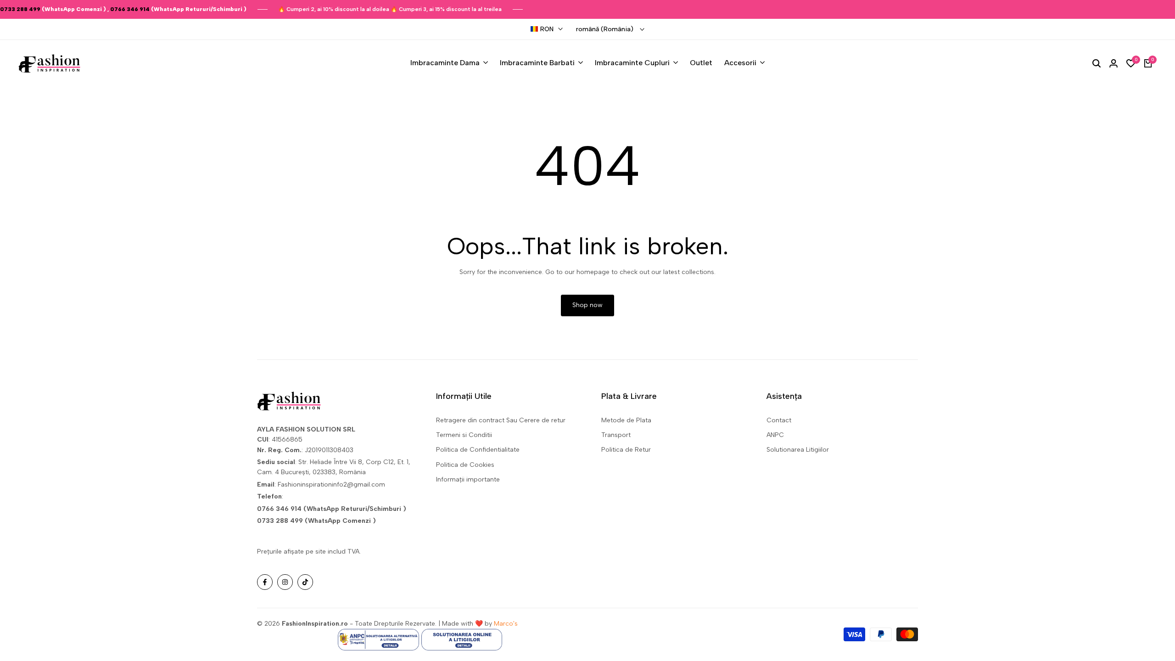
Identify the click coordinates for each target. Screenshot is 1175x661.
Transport (616, 435)
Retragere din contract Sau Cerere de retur (500, 420)
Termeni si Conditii (464, 435)
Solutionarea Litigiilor (798, 450)
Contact (779, 420)
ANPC (775, 435)
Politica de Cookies (465, 465)
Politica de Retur (626, 450)
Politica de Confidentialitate (478, 450)
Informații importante (468, 479)
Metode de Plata (626, 420)
